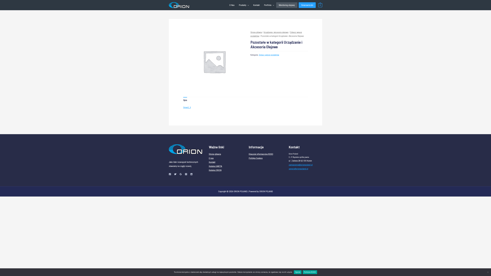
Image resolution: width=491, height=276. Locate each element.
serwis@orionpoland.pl (298, 169)
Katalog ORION (215, 170)
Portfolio (267, 5)
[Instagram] (186, 174)
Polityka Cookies (256, 158)
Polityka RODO (310, 272)
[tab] (185, 100)
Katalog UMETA (215, 166)
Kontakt (256, 5)
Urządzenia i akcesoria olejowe (276, 32)
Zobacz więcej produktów (269, 55)
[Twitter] (175, 174)
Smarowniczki (307, 5)
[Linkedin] (191, 174)
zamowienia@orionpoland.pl (301, 165)
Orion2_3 (187, 107)
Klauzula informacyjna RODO (261, 154)
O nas (211, 158)
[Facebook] (170, 174)
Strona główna (256, 32)
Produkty (242, 5)
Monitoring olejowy (287, 5)
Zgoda (297, 272)
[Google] (181, 174)
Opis (185, 100)
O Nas (232, 5)
